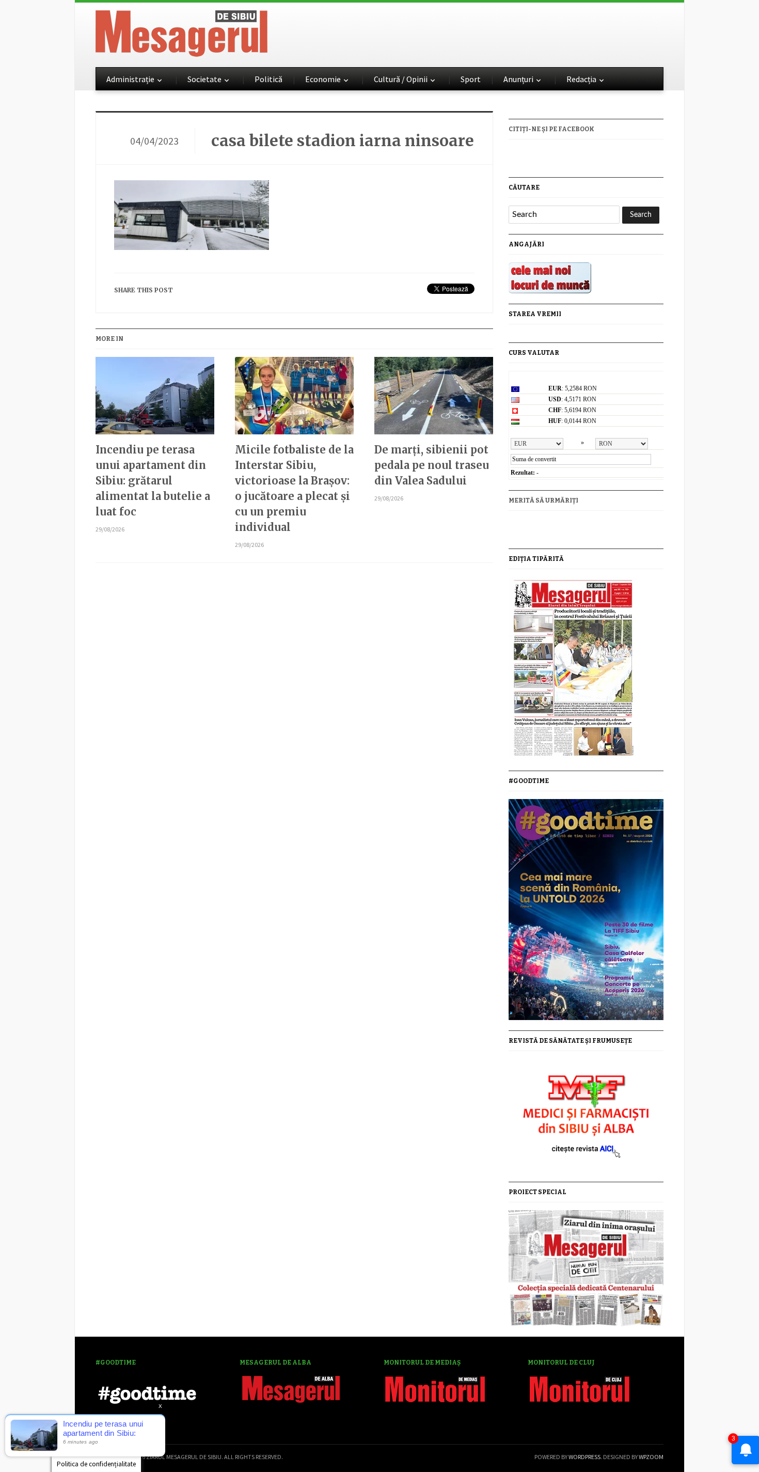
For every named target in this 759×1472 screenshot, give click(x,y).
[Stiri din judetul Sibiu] (181, 31)
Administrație (130, 79)
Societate (204, 79)
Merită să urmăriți (543, 500)
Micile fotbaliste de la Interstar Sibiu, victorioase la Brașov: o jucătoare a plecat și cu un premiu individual (294, 488)
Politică (268, 79)
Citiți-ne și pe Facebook (551, 129)
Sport (471, 79)
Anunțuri (518, 79)
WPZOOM (651, 1457)
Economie (323, 79)
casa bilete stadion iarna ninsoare (342, 140)
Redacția (581, 79)
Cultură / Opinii (401, 79)
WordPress (584, 1457)
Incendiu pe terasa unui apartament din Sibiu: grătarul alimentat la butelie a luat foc (153, 480)
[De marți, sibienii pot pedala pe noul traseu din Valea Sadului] (433, 399)
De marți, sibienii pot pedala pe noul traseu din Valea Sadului (431, 465)
